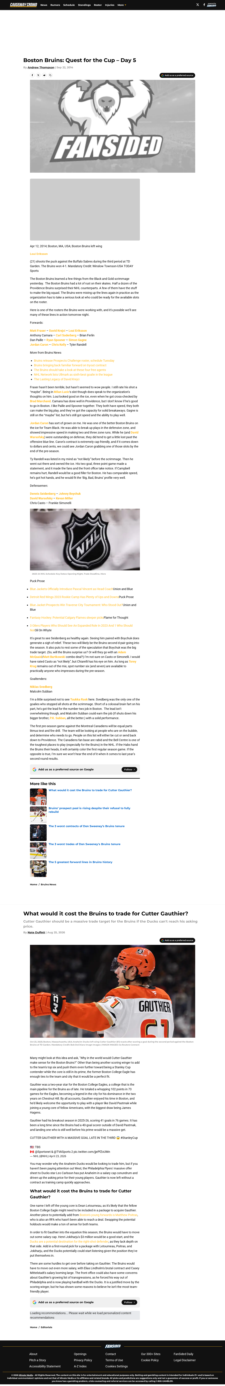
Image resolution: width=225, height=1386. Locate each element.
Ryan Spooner (55, 340)
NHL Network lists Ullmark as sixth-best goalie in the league (73, 374)
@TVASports (62, 1151)
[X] (197, 4)
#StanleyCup (129, 1137)
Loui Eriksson (39, 254)
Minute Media (26, 1375)
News (43, 4)
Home (33, 884)
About (33, 1354)
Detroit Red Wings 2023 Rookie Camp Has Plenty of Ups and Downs (74, 597)
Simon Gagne (78, 340)
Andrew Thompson (41, 67)
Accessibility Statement (45, 1366)
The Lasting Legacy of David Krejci (56, 379)
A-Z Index (80, 1366)
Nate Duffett (36, 932)
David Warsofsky (41, 498)
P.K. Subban (58, 718)
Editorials (46, 1327)
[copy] (50, 75)
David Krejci (57, 330)
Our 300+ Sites (150, 1354)
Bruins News (48, 884)
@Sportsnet (43, 1151)
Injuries (109, 4)
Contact (110, 1354)
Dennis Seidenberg (42, 493)
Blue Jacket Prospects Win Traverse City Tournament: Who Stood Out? (76, 605)
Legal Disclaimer (185, 1360)
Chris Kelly (59, 344)
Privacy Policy (83, 1360)
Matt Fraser (38, 330)
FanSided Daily (183, 1354)
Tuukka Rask (79, 699)
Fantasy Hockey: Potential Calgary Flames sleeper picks (67, 617)
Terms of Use (114, 1360)
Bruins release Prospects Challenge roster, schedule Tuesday (74, 360)
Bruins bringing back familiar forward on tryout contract (70, 365)
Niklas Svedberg (41, 687)
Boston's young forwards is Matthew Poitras (108, 1215)
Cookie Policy (150, 1360)
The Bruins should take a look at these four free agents (70, 370)
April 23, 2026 (57, 1156)
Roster (98, 4)
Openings (80, 1354)
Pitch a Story (37, 1360)
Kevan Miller (64, 498)
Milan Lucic (61, 392)
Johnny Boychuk (70, 493)
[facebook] (204, 4)
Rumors (55, 4)
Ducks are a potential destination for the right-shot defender (69, 1241)
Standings (84, 4)
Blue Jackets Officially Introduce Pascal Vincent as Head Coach (71, 589)
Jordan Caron (39, 344)
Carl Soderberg (66, 335)
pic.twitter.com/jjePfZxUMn (92, 1151)
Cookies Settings (116, 1366)
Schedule (69, 4)
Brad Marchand (40, 401)
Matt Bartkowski (54, 657)
